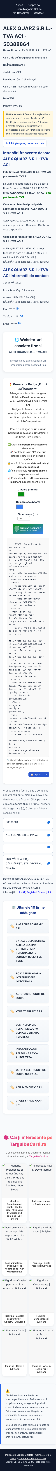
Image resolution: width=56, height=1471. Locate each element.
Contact (39, 12)
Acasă (19, 5)
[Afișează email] (19, 323)
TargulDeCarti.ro (38, 1156)
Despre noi (34, 5)
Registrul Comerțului (39, 892)
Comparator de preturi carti (32, 1458)
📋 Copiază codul (39, 774)
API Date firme (21, 12)
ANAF (22, 892)
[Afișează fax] (17, 308)
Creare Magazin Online (28, 9)
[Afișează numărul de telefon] (21, 316)
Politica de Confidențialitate (19, 1454)
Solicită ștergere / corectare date (24, 143)
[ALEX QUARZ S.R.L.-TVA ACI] (28, 533)
